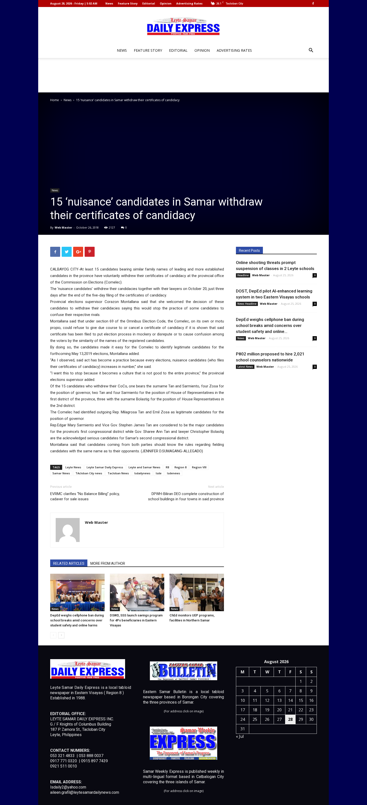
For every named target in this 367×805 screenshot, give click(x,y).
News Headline (246, 303)
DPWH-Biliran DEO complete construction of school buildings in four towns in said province (186, 496)
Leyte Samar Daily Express (105, 467)
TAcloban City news (88, 473)
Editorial (148, 3)
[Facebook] (313, 3)
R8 (167, 467)
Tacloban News (118, 473)
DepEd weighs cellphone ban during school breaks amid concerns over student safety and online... (270, 325)
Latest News (245, 366)
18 (255, 710)
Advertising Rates (189, 3)
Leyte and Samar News (144, 467)
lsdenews (173, 473)
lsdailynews (142, 473)
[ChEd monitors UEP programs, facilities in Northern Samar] (197, 592)
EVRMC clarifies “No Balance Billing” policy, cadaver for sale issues (85, 496)
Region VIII (199, 467)
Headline (243, 275)
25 (255, 719)
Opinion (166, 3)
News (109, 3)
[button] (311, 50)
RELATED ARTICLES (68, 563)
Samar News (61, 473)
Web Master (63, 227)
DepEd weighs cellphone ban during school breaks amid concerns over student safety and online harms (77, 620)
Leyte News (73, 467)
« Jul (240, 736)
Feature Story (128, 3)
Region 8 (180, 467)
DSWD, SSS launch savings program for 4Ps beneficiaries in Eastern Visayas (136, 620)
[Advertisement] (183, 75)
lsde (159, 473)
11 (255, 700)
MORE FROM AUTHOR (107, 563)
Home (54, 100)
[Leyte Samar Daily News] (183, 25)
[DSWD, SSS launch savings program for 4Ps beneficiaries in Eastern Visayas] (137, 592)
